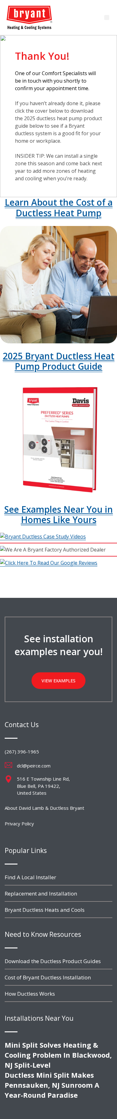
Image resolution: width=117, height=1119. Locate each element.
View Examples (58, 681)
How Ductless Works (30, 993)
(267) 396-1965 (22, 751)
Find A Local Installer (30, 877)
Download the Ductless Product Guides (53, 961)
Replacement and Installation (41, 893)
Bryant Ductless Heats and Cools (45, 909)
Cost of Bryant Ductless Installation (48, 977)
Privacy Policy (19, 823)
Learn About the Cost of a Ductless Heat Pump (59, 207)
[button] (106, 17)
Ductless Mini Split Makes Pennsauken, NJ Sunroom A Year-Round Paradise (52, 1085)
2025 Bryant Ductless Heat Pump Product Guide (59, 361)
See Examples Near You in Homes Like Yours (58, 514)
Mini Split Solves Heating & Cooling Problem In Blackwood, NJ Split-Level (58, 1055)
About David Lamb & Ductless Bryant (44, 808)
